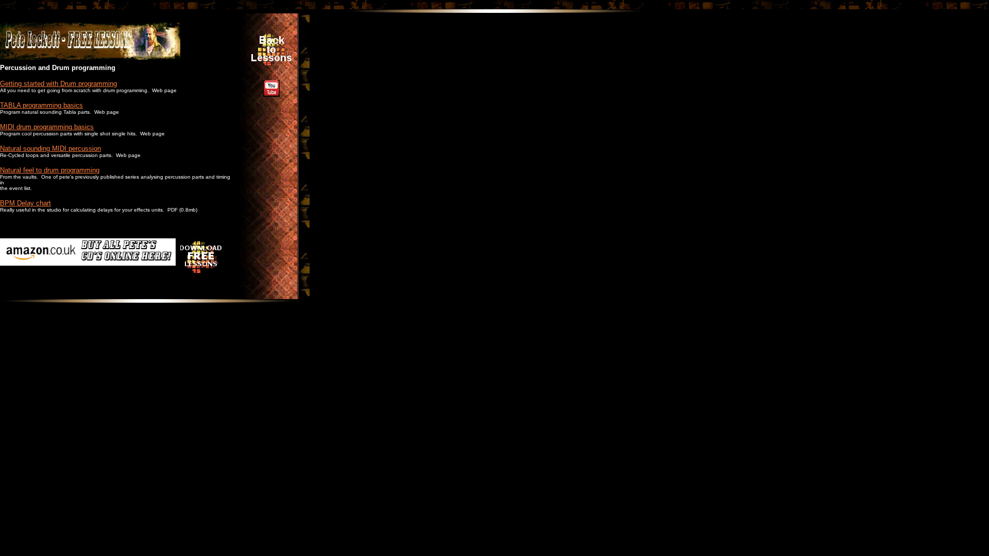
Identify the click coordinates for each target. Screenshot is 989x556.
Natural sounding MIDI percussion (50, 148)
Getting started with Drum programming (58, 84)
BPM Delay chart (25, 203)
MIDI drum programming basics (47, 127)
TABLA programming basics (41, 105)
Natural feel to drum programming (49, 170)
